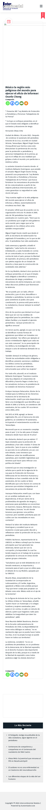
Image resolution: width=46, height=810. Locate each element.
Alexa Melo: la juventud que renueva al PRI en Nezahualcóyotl (24, 759)
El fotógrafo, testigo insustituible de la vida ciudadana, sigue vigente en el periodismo (24, 738)
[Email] (21, 103)
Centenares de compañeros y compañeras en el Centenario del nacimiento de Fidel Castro (22, 749)
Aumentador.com (28, 806)
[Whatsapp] (8, 103)
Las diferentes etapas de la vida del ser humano (24, 777)
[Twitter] (17, 103)
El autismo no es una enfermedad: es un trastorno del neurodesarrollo (23, 768)
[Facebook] (12, 103)
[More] (26, 103)
